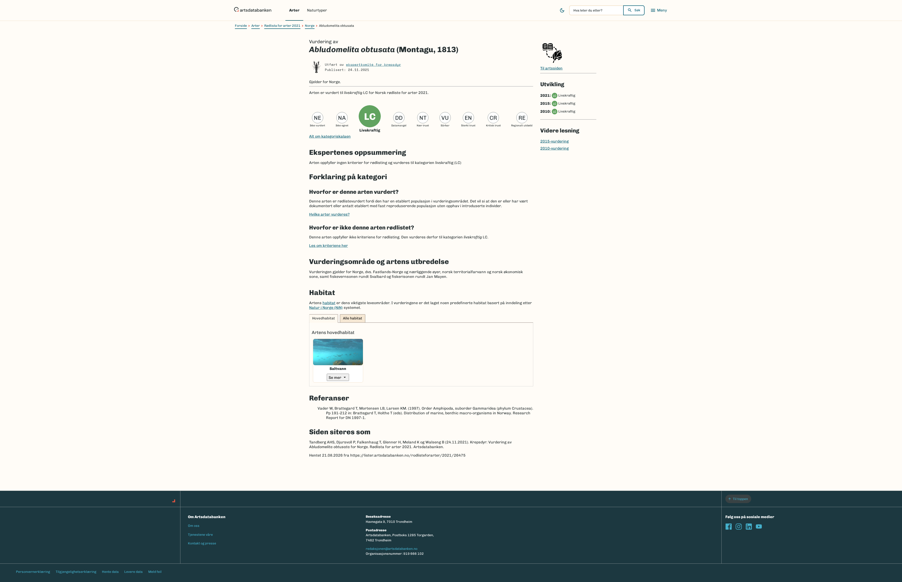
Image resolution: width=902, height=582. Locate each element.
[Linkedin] (749, 526)
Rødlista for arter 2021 (282, 26)
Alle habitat (352, 318)
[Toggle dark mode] (562, 10)
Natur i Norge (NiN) (326, 307)
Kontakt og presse (202, 543)
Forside (241, 26)
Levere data (133, 572)
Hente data (110, 572)
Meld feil (155, 572)
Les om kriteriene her (328, 245)
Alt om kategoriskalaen (330, 136)
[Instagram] (738, 526)
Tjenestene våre (200, 535)
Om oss (193, 526)
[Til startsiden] (252, 10)
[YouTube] (759, 526)
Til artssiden (551, 68)
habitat (329, 303)
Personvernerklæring (33, 572)
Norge (310, 26)
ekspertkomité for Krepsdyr (373, 64)
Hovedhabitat (323, 318)
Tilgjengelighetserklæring (76, 572)
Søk (637, 10)
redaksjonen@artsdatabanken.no (391, 549)
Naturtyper (317, 10)
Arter (294, 10)
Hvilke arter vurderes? (329, 214)
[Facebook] (728, 526)
